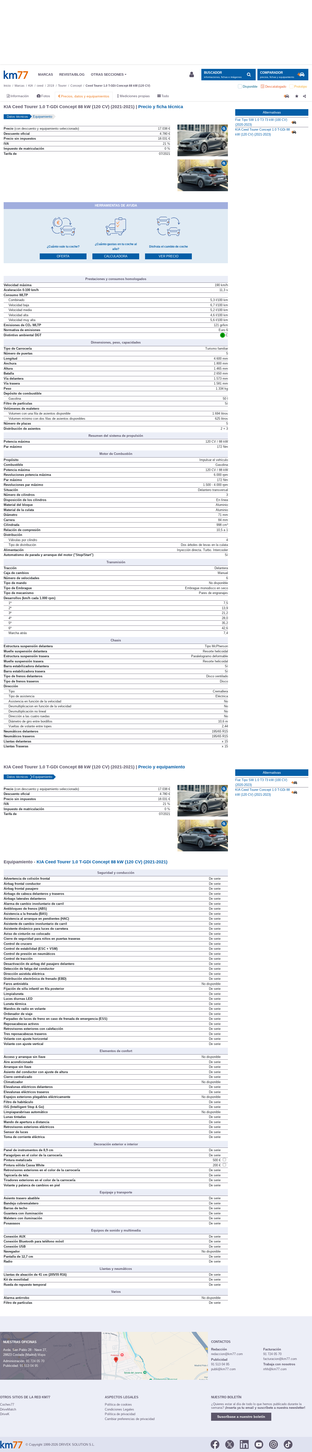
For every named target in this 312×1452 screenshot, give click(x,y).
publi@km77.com (223, 1369)
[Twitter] (229, 1444)
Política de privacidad (120, 1414)
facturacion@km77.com (280, 1359)
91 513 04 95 (29, 1366)
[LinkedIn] (244, 1444)
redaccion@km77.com (227, 1354)
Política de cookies (118, 1404)
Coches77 (7, 1404)
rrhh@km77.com (275, 1369)
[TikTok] (288, 1444)
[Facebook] (215, 1444)
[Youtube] (258, 1444)
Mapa (41, 1355)
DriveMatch (8, 1409)
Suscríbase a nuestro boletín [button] (241, 1417)
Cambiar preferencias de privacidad (130, 1419)
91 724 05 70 (35, 1361)
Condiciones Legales (119, 1409)
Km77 (16, 75)
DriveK (5, 1414)
